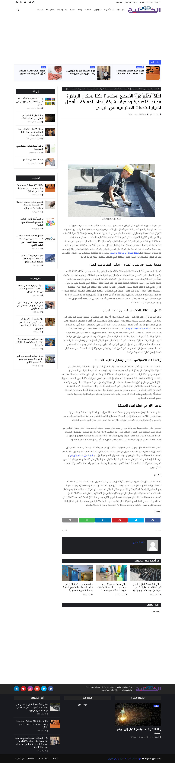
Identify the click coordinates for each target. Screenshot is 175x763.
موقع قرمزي (82, 704)
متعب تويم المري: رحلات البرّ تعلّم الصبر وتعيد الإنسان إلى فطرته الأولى (30, 305)
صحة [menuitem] (89, 9)
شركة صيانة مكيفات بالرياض (138, 329)
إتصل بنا (119, 2)
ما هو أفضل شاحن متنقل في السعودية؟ (29, 147)
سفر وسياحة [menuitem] (62, 9)
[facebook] (33, 2)
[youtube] (25, 2)
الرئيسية (158, 2)
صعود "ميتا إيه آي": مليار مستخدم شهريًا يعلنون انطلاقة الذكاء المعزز (32, 258)
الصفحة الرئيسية (153, 88)
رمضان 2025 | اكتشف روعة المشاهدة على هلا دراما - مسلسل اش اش (30, 132)
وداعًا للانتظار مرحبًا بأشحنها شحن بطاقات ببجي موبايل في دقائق (29, 101)
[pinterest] (16, 2)
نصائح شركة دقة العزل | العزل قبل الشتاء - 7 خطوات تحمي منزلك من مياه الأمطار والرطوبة (147, 587)
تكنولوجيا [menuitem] (97, 9)
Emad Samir (154, 737)
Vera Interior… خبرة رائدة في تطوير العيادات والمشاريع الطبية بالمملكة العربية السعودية (78, 587)
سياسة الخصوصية (146, 2)
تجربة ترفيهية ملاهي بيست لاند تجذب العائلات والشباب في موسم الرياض (30, 288)
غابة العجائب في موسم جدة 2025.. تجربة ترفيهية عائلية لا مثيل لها (29, 342)
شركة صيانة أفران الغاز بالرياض (124, 253)
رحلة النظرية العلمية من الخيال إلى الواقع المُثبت (32, 117)
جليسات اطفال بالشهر (33, 159)
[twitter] (30, 2)
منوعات (143, 88)
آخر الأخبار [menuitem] (110, 9)
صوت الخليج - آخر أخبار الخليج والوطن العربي (124, 758)
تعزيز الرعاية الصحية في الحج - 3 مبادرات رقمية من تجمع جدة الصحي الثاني (30, 359)
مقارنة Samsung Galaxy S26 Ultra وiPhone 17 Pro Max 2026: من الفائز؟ (130, 72)
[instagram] (20, 2)
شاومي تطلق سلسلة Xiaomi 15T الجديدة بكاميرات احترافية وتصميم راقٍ (30, 205)
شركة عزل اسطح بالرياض (81, 455)
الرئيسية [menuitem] (120, 9)
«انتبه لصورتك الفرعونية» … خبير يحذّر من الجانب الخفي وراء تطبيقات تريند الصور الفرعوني (31, 324)
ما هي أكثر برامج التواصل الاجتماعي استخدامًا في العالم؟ (31, 222)
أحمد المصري (154, 114)
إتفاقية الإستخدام (130, 2)
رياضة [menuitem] (80, 9)
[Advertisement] (87, 38)
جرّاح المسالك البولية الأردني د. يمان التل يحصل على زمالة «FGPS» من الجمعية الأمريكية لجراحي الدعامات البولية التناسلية (80, 72)
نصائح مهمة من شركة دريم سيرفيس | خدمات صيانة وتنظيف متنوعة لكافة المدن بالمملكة (112, 587)
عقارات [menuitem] (51, 9)
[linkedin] (16, 688)
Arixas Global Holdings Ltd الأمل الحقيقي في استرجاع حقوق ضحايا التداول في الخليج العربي (30, 240)
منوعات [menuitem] (40, 9)
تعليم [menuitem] (72, 9)
